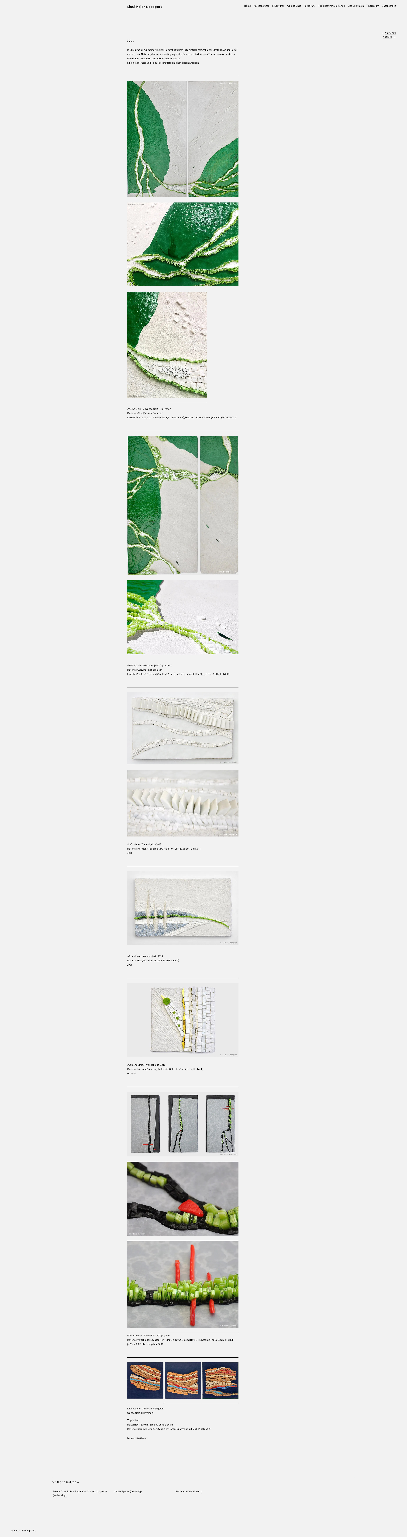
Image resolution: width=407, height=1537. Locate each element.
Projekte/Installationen (331, 5)
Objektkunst (294, 5)
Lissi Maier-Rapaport (144, 6)
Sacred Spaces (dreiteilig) (128, 1491)
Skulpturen (278, 5)
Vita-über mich (356, 5)
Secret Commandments (189, 1491)
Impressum (373, 5)
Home (247, 5)
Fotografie (310, 5)
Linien (130, 41)
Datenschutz (389, 5)
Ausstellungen (261, 5)
